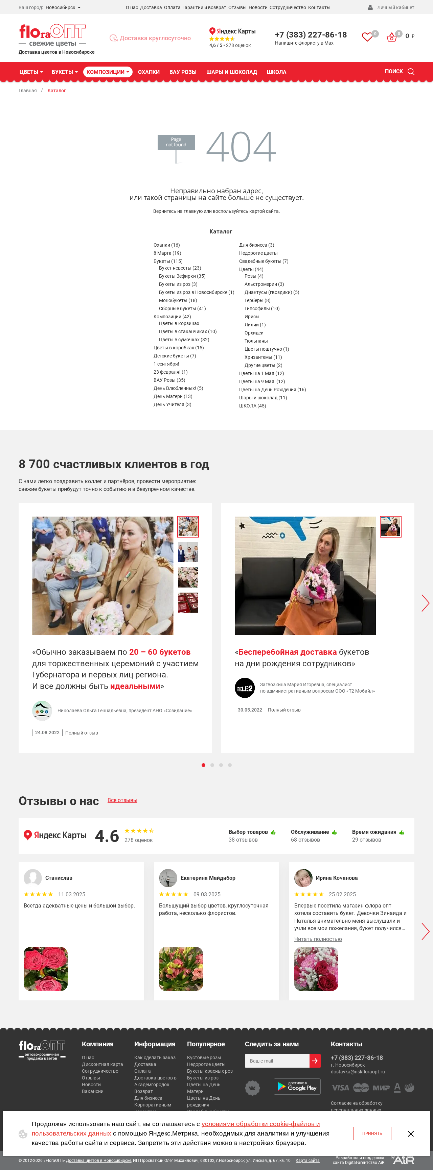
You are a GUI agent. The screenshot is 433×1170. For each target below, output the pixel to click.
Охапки (149, 72)
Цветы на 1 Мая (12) (261, 373)
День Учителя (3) (172, 404)
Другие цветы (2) (263, 365)
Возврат (143, 1091)
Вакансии (93, 1091)
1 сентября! (166, 364)
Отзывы (237, 7)
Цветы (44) (251, 269)
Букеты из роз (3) (178, 284)
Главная (28, 90)
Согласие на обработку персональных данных (357, 1106)
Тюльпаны (256, 341)
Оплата (172, 7)
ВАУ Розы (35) (169, 380)
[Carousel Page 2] (212, 765)
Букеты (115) (168, 261)
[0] (367, 38)
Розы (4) (254, 276)
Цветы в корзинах (179, 323)
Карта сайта (308, 1160)
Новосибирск (60, 7)
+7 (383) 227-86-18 (311, 35)
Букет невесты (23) (180, 268)
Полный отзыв (81, 733)
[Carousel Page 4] (230, 765)
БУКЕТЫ (62, 72)
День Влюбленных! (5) (178, 388)
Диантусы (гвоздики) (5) (272, 292)
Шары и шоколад (231, 72)
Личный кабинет (395, 7)
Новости (258, 7)
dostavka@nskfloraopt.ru (358, 1071)
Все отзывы (122, 800)
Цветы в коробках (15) (179, 347)
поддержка (373, 1157)
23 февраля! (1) (171, 372)
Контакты (319, 7)
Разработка (347, 1157)
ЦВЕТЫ (29, 72)
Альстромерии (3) (264, 284)
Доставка (151, 7)
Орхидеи (254, 332)
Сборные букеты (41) (182, 308)
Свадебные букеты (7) (264, 261)
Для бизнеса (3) (256, 245)
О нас (132, 7)
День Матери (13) (173, 396)
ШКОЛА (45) (252, 405)
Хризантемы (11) (263, 357)
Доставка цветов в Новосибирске (98, 1160)
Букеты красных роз (210, 1071)
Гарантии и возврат (204, 7)
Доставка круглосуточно (155, 38)
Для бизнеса (148, 1098)
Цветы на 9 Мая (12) (262, 381)
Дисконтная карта (102, 1064)
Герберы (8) (258, 300)
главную (193, 211)
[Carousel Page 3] (221, 765)
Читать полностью (318, 939)
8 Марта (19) (167, 253)
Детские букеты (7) (175, 355)
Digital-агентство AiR (364, 1162)
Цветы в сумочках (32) (184, 339)
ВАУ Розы (183, 72)
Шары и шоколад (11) (263, 397)
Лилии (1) (255, 324)
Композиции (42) (172, 316)
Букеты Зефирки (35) (182, 276)
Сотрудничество (288, 7)
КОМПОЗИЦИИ (105, 72)
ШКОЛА (277, 72)
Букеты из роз (203, 1077)
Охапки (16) (167, 245)
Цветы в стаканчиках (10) (188, 331)
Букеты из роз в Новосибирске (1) (196, 292)
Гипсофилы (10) (262, 308)
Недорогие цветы (258, 253)
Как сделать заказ (155, 1057)
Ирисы (252, 316)
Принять (372, 1133)
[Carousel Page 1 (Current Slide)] (203, 765)
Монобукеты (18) (178, 300)
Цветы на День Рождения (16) (272, 389)
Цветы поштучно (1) (267, 349)
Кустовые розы (204, 1057)
